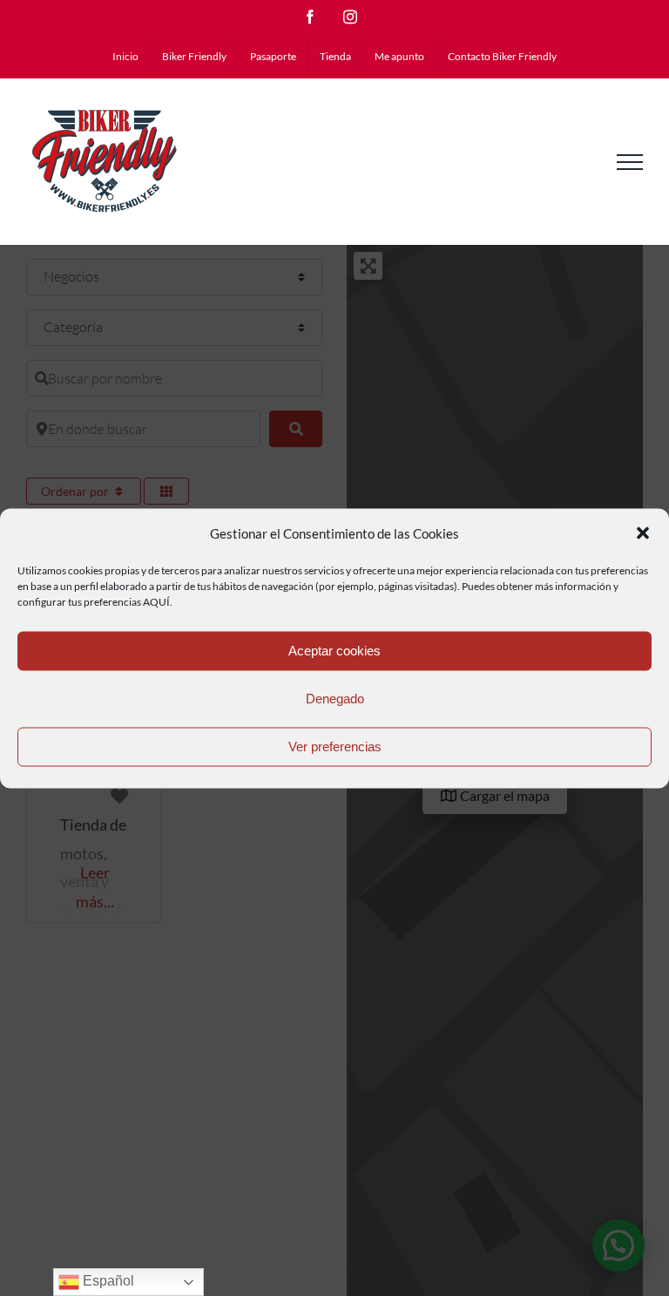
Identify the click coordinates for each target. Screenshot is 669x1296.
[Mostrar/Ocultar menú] (630, 162)
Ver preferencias (335, 746)
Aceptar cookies (334, 650)
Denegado (335, 698)
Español (106, 1280)
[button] (643, 533)
